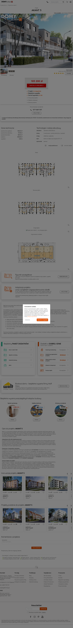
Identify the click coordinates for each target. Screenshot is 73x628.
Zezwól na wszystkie (42, 320)
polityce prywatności (32, 316)
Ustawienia (27, 319)
